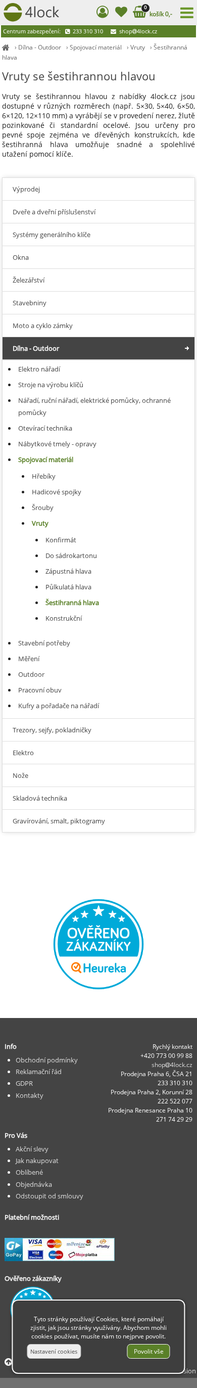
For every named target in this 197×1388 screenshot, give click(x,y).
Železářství (28, 280)
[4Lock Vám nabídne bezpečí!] (6, 47)
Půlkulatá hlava (68, 586)
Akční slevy (32, 1148)
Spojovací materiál (96, 47)
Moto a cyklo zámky (43, 325)
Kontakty (29, 1095)
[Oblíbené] (121, 13)
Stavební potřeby (44, 642)
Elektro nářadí (39, 369)
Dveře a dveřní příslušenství (54, 211)
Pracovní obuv (40, 690)
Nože (20, 775)
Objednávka (34, 1184)
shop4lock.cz (137, 31)
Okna (21, 257)
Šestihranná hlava (72, 602)
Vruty (137, 47)
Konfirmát (60, 539)
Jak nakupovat (37, 1160)
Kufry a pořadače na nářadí (58, 705)
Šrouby (43, 507)
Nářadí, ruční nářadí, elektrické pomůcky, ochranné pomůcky (94, 406)
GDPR (24, 1083)
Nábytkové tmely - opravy (57, 443)
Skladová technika (40, 798)
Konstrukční (63, 618)
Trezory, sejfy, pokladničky (52, 729)
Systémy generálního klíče (51, 234)
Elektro (23, 752)
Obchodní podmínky (47, 1060)
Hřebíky (44, 476)
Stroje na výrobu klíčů (50, 384)
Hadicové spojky (56, 491)
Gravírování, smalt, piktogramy (59, 820)
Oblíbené (29, 1172)
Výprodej (26, 189)
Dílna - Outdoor (39, 47)
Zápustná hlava (68, 571)
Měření (28, 658)
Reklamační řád (39, 1071)
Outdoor (31, 674)
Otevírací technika (45, 428)
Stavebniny (29, 302)
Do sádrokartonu (71, 555)
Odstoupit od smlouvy (49, 1195)
